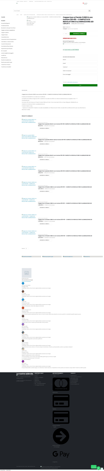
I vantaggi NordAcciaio (39, 1)
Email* (64, 63)
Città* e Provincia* (67, 70)
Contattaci (49, 1)
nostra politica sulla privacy (72, 82)
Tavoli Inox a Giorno (5, 64)
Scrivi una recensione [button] (26, 281)
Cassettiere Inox (5, 37)
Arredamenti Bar (5, 25)
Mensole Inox (4, 57)
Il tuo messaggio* (67, 74)
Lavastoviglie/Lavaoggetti (7, 53)
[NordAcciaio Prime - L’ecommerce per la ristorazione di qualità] (21, 5)
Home (18, 1)
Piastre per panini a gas (6, 62)
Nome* (64, 59)
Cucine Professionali (6, 44)
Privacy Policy (2, 470)
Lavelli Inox (3, 55)
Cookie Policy (8, 470)
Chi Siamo (21, 1)
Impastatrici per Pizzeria (6, 48)
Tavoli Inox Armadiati (6, 67)
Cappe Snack (4, 35)
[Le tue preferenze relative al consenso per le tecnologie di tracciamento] (102, 469)
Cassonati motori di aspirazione (8, 39)
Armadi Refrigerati (5, 23)
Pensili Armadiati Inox (6, 60)
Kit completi (4, 51)
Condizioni (31, 1)
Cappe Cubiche (5, 32)
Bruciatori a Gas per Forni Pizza (8, 28)
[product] (29, 126)
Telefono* (65, 67)
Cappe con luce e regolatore (72, 28)
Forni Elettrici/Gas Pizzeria (7, 46)
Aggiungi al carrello (79, 33)
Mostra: (23, 248)
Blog (45, 1)
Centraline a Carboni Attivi (7, 41)
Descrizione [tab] (24, 90)
